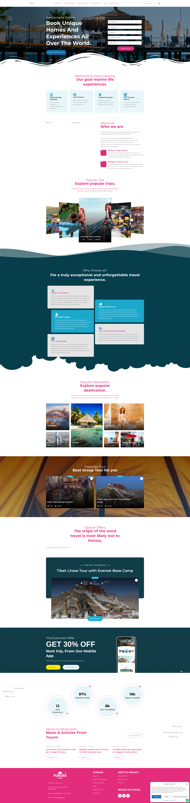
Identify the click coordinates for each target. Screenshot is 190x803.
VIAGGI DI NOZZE (83, 3)
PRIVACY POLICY (123, 776)
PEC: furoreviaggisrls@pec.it (56, 797)
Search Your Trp (125, 48)
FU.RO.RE (51, 783)
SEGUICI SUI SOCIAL (129, 789)
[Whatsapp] (128, 796)
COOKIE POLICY (123, 779)
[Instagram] (124, 796)
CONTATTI (96, 793)
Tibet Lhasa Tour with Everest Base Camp (95, 570)
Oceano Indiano (129, 443)
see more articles (134, 735)
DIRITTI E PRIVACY (128, 772)
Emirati (50, 443)
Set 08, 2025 (49, 746)
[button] (187, 784)
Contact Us (146, 3)
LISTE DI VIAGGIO (96, 3)
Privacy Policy (173, 800)
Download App (69, 667)
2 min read (57, 746)
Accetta (156, 796)
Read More (51, 757)
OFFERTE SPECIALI (69, 3)
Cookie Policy (166, 800)
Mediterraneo (111, 443)
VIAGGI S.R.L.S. (58, 783)
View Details (94, 618)
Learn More (52, 667)
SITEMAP (98, 772)
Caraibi (75, 443)
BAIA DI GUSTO (114, 3)
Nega (166, 796)
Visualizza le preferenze (180, 796)
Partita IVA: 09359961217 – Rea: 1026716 (59, 793)
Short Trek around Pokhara (60, 502)
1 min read (91, 746)
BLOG (105, 3)
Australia (51, 426)
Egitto (108, 426)
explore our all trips (55, 52)
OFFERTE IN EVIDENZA (100, 779)
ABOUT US (58, 3)
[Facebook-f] (120, 796)
